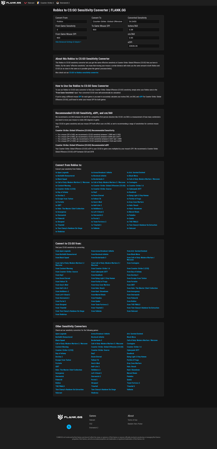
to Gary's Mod (96, 202)
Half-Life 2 (95, 366)
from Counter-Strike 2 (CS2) (138, 268)
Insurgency (59, 373)
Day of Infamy (60, 353)
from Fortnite (132, 282)
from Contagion (133, 263)
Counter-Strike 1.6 (134, 347)
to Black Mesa (132, 176)
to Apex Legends (62, 172)
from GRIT (131, 285)
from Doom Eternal (62, 278)
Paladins (130, 376)
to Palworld (59, 218)
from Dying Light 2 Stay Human (103, 278)
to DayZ (94, 192)
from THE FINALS (133, 304)
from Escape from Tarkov (137, 278)
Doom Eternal (96, 357)
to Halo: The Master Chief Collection (69, 209)
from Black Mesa (133, 254)
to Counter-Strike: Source (101, 189)
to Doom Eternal (97, 195)
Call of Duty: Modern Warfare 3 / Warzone (107, 344)
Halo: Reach (131, 366)
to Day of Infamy (61, 192)
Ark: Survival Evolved (135, 334)
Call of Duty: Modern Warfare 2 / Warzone (71, 344)
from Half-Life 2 (61, 288)
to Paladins (131, 215)
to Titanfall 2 (96, 225)
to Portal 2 (95, 218)
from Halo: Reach (98, 288)
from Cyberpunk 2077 (99, 272)
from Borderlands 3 (98, 258)
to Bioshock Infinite (98, 176)
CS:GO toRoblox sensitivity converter (83, 73)
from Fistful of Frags (99, 282)
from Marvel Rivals (98, 295)
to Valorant (131, 228)
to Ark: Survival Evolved (136, 172)
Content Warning (61, 347)
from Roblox (131, 301)
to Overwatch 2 (97, 215)
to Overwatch (60, 215)
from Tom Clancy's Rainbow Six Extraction (143, 308)
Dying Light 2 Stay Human (136, 357)
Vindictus (94, 393)
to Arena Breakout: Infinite (101, 172)
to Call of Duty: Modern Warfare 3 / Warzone (108, 182)
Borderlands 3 (96, 340)
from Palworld (132, 298)
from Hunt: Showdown (99, 291)
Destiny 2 (59, 357)
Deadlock (130, 353)
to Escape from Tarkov (64, 199)
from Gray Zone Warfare (100, 285)
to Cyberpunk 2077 (134, 189)
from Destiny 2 (132, 275)
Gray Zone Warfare (134, 363)
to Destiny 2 (60, 195)
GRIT (57, 366)
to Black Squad (61, 179)
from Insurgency (133, 291)
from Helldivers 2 (62, 291)
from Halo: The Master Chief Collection (142, 288)
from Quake (95, 301)
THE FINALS (60, 386)
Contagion (131, 344)
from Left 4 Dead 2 (62, 295)
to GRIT (58, 205)
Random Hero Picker (135, 424)
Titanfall (94, 386)
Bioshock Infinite (97, 337)
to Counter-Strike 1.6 (135, 186)
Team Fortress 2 (133, 383)
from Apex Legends (63, 251)
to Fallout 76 (96, 199)
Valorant (58, 393)
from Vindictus (61, 314)
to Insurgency (60, 212)
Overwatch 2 (96, 376)
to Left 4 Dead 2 (97, 212)
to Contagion (132, 182)
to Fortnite (59, 202)
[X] (69, 428)
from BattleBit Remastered (66, 254)
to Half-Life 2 (96, 205)
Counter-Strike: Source (100, 350)
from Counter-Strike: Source (66, 272)
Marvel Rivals (132, 373)
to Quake (130, 218)
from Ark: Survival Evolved (137, 251)
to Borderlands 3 (97, 179)
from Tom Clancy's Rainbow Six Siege (69, 311)
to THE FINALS (132, 222)
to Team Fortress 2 (98, 222)
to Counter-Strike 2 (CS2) (65, 189)
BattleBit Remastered (63, 337)
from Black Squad (62, 258)
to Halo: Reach (132, 205)
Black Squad (60, 340)
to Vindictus (60, 231)
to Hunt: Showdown (134, 209)
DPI (80, 97)
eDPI (141, 97)
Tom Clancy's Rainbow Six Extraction (69, 389)
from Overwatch (133, 295)
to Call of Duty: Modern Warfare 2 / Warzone (72, 182)
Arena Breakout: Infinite (100, 334)
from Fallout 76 (61, 282)
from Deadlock (97, 275)
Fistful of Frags (133, 360)
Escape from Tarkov (63, 360)
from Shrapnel (60, 304)
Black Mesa (131, 337)
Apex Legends (60, 334)
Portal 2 (94, 380)
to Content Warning (63, 186)
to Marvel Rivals (133, 212)
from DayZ (59, 275)
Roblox (58, 383)
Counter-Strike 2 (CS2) (64, 350)
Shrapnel (94, 383)
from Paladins (96, 298)
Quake (129, 380)
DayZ (93, 353)
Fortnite (58, 363)
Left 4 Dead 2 (96, 373)
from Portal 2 (60, 301)
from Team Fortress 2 (99, 304)
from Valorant (132, 311)
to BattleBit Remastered (64, 176)
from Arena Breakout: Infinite (102, 251)
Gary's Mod (95, 363)
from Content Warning (64, 268)
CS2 (90, 424)
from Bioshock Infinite (99, 254)
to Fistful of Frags (134, 199)
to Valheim (95, 228)
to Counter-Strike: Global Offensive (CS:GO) (108, 186)
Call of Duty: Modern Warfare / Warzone (142, 340)
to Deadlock (131, 192)
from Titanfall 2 (97, 308)
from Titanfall (60, 308)
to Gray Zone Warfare (135, 202)
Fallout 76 (95, 360)
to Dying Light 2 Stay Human (138, 195)
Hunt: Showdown (133, 370)
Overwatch (59, 376)
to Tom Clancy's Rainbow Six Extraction (142, 225)
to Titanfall (59, 225)
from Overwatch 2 (62, 298)
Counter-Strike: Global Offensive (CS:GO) (107, 347)
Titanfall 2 (131, 386)
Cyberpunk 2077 (133, 350)
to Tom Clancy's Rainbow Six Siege (68, 228)
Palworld (58, 380)
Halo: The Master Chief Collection (68, 370)
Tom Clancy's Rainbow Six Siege (103, 389)
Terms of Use (132, 420)
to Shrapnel (59, 222)
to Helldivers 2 (97, 209)
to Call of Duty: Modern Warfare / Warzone (143, 179)
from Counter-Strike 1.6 (100, 268)
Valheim (130, 389)
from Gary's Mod (61, 285)
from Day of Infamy (134, 272)
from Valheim (96, 311)
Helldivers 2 (95, 370)
